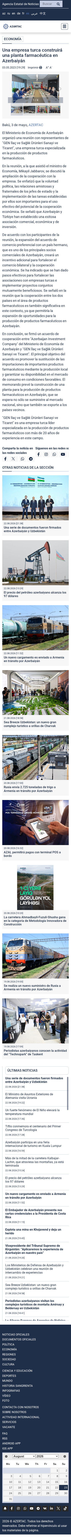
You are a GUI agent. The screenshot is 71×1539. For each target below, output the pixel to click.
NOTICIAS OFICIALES (15, 1334)
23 (65, 1487)
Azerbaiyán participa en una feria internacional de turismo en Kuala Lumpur (33, 1144)
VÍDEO (6, 1395)
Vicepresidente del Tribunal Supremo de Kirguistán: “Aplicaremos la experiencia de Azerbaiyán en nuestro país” (34, 1249)
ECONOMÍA (12, 39)
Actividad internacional (21, 1417)
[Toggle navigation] (63, 26)
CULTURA (8, 1364)
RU (8, 13)
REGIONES (9, 1354)
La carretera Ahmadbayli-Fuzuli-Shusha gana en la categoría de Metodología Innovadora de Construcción (35, 920)
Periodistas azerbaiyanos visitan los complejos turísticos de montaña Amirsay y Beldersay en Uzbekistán (34, 1304)
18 (19, 1487)
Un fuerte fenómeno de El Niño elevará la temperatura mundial (32, 1112)
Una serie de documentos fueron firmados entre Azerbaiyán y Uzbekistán (32, 529)
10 (10, 1481)
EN (13, 13)
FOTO (5, 1400)
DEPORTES (9, 1376)
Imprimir (33, 67)
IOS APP (7, 1448)
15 (56, 1481)
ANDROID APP (11, 1443)
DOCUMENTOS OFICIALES (19, 1339)
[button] (35, 88)
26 (29, 1493)
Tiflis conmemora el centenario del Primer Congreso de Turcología (33, 1128)
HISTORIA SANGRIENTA (17, 1386)
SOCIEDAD (9, 1359)
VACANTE (8, 1427)
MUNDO (7, 1380)
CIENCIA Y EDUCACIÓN (17, 1371)
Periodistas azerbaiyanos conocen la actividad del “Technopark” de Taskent (35, 1052)
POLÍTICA (8, 1344)
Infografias (11, 1390)
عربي (34, 13)
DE (18, 13)
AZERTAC (36, 125)
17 (10, 1487)
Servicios (9, 1422)
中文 (43, 13)
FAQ (4, 1433)
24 (10, 1493)
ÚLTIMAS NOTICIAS (22, 1070)
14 (47, 1481)
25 (19, 1493)
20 (38, 1487)
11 (19, 1481)
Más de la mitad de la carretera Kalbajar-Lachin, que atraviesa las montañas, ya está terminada (34, 1161)
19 (29, 1487)
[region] (37, 1198)
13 (38, 1481)
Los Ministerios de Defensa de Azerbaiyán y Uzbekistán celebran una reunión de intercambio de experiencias (34, 1268)
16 (65, 1481)
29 (56, 1493)
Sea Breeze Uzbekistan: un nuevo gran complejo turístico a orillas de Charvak (30, 724)
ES (27, 13)
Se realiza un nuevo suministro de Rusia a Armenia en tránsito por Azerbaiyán (32, 987)
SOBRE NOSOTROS (14, 1412)
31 (10, 1499)
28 (47, 1493)
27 (38, 1493)
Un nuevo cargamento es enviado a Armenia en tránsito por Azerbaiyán (34, 659)
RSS (4, 1438)
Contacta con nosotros (20, 1407)
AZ (3, 13)
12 (29, 1481)
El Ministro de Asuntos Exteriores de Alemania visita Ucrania (29, 1096)
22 (56, 1487)
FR (23, 13)
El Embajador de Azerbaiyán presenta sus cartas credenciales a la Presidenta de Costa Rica (35, 1213)
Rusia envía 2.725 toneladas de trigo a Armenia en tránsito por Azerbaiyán (30, 788)
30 (65, 1493)
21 (47, 1487)
